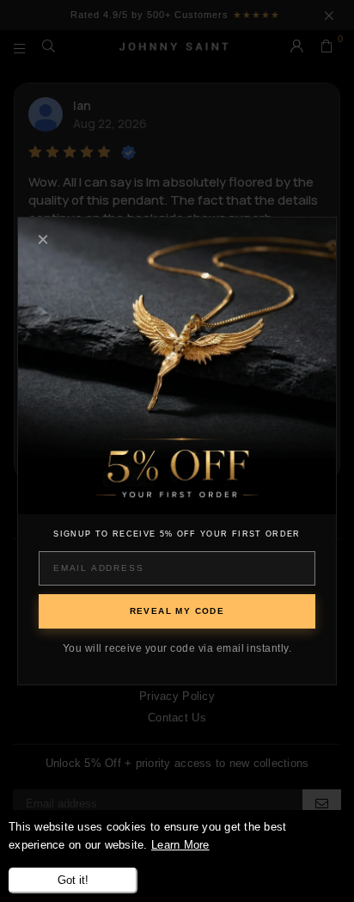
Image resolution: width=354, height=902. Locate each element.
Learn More (180, 844)
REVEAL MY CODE (177, 611)
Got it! (73, 880)
